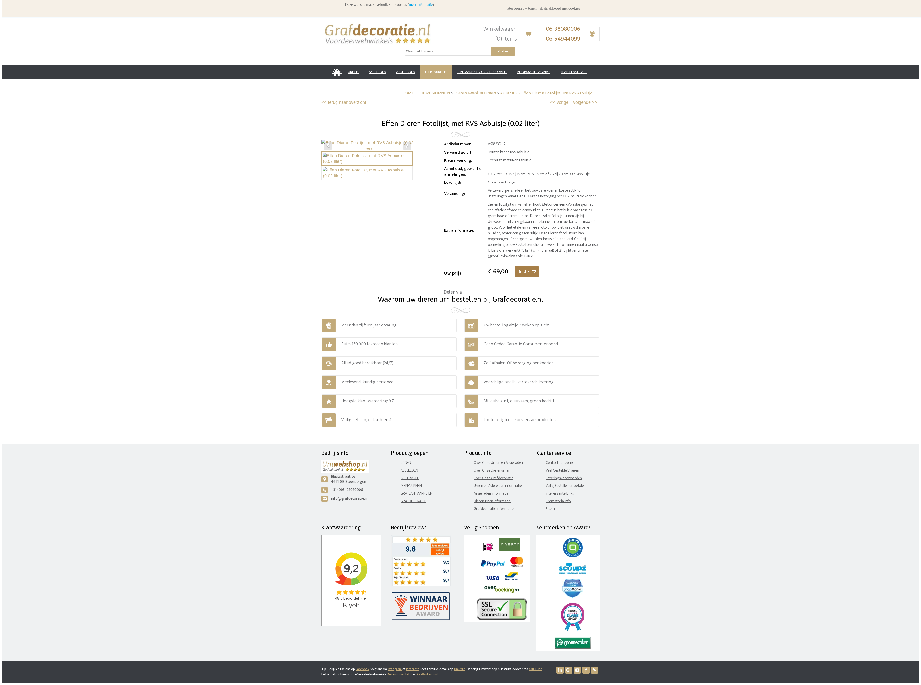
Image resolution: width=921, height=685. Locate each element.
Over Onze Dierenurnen (492, 470)
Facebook (362, 669)
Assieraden (410, 478)
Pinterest (412, 669)
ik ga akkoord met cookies (560, 8)
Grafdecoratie (413, 501)
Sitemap (552, 509)
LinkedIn (459, 669)
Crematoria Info (558, 501)
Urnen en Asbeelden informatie (498, 486)
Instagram (395, 669)
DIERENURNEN (434, 93)
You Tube (535, 669)
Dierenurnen (411, 486)
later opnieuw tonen (522, 8)
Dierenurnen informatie (492, 501)
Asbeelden (409, 470)
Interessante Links (560, 493)
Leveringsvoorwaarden (564, 478)
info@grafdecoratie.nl (349, 498)
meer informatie (421, 4)
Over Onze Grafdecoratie (493, 478)
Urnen (406, 463)
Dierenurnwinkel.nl (399, 674)
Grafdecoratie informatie (494, 509)
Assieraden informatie (491, 493)
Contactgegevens (560, 463)
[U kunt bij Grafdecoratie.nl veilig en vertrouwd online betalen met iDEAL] (488, 550)
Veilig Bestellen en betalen (566, 486)
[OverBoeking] (502, 592)
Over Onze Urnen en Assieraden (498, 463)
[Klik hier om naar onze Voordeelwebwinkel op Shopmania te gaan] (572, 596)
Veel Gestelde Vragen (562, 470)
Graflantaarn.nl (427, 674)
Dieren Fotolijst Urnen (475, 93)
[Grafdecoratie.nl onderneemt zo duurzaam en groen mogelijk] (573, 647)
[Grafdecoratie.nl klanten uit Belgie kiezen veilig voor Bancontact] (511, 579)
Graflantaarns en (416, 493)
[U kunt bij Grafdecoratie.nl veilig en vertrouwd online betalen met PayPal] (493, 565)
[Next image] (407, 146)
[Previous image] (328, 146)
